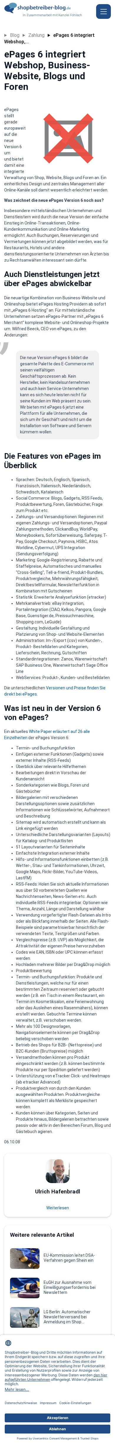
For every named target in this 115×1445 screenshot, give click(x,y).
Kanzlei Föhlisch (70, 15)
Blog (14, 35)
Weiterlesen (57, 1207)
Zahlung (36, 35)
